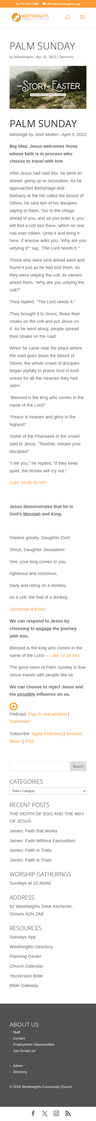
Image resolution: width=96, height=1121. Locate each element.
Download (19, 721)
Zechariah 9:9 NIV (27, 609)
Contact (19, 1038)
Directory (20, 1072)
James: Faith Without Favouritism (42, 840)
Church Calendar (26, 966)
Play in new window (47, 714)
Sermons (66, 57)
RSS (29, 741)
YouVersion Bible (26, 976)
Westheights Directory (31, 946)
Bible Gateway (24, 985)
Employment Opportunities (33, 1044)
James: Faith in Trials (30, 850)
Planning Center (25, 956)
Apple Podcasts (47, 733)
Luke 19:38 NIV (64, 655)
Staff (16, 1032)
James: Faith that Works (33, 831)
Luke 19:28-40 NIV (28, 482)
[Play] (13, 706)
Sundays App (23, 937)
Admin (18, 1066)
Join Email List (24, 1051)
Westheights (23, 57)
